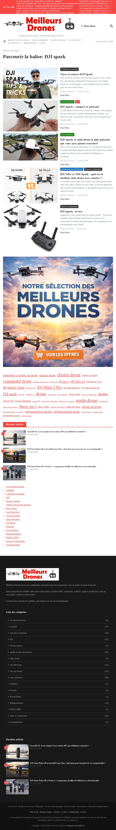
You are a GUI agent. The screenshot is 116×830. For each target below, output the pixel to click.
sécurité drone (86, 412)
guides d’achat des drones (18, 40)
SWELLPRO (12, 537)
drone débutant (62, 394)
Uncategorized (13, 545)
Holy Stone (11, 508)
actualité (10, 490)
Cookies (83, 812)
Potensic (10, 526)
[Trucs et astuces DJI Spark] (30, 83)
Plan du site (34, 812)
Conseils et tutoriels (58, 40)
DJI (77, 102)
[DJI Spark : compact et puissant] (30, 115)
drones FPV (36, 401)
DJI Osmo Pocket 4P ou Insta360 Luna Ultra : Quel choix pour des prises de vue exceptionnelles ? (65, 449)
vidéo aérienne (26, 416)
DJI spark (10, 394)
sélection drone (97, 412)
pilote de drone (73, 407)
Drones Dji (8, 401)
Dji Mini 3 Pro (49, 387)
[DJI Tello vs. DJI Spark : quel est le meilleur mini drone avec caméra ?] (30, 185)
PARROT (11, 523)
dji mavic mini (14, 387)
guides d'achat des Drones (71, 169)
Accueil (6, 50)
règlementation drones (38, 411)
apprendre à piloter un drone (20, 375)
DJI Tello (21, 394)
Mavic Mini (43, 407)
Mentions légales (46, 812)
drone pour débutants (89, 394)
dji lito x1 (78, 381)
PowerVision (12, 530)
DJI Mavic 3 (30, 394)
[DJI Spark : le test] (30, 228)
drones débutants (23, 401)
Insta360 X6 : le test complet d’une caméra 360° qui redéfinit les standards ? (56, 432)
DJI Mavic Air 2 (94, 381)
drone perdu (75, 394)
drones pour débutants (49, 401)
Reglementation (30, 43)
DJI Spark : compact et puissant (79, 106)
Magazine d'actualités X (75, 826)
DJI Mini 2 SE (31, 388)
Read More (65, 95)
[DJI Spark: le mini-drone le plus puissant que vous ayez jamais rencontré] (30, 147)
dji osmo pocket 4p (91, 388)
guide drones (103, 401)
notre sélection (13, 519)
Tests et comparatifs (40, 40)
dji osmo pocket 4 (71, 388)
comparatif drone (17, 381)
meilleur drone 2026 (58, 407)
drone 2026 (52, 394)
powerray (20, 412)
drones (103, 394)
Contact (42, 43)
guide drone (86, 400)
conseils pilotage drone (41, 382)
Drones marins (13, 501)
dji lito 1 (64, 381)
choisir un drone (89, 375)
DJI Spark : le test (71, 211)
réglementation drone (67, 411)
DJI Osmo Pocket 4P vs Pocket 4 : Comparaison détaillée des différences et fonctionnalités (61, 466)
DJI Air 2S (54, 382)
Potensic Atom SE (9, 412)
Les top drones (74, 40)
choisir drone (69, 374)
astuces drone (47, 375)
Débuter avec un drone (67, 401)
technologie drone (11, 415)
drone (41, 393)
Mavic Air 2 (28, 406)
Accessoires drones (15, 486)
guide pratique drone (10, 407)
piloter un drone (92, 406)
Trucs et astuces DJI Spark (76, 74)
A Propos (56, 812)
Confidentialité (73, 812)
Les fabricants (14, 43)
